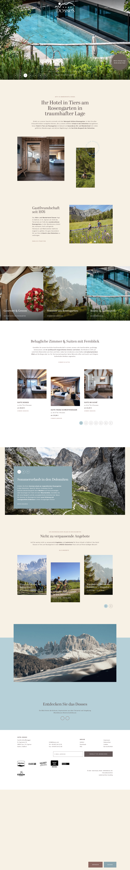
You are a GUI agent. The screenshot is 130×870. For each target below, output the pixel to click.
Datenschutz (107, 741)
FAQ (81, 746)
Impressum (107, 739)
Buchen (110, 864)
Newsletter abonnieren (98, 753)
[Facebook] (62, 717)
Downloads (83, 744)
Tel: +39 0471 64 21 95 (55, 744)
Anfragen (95, 864)
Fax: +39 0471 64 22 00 (55, 746)
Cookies (106, 744)
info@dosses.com (54, 741)
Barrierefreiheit (108, 746)
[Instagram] (67, 717)
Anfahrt (82, 741)
